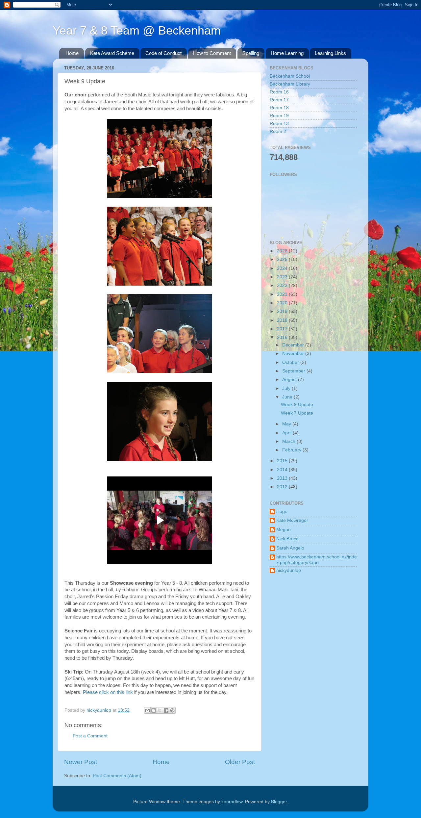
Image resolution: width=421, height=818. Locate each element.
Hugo (281, 511)
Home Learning (287, 53)
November (293, 353)
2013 (283, 478)
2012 (283, 486)
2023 (283, 276)
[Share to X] (160, 710)
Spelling (250, 53)
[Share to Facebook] (166, 710)
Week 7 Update (297, 413)
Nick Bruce (287, 538)
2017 (283, 328)
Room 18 (279, 107)
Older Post (240, 761)
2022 (283, 285)
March (289, 441)
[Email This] (147, 710)
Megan (283, 529)
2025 (283, 259)
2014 (283, 469)
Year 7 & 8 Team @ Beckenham (137, 30)
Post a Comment (90, 735)
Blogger (279, 801)
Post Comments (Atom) (117, 775)
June (288, 397)
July (287, 388)
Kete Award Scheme (112, 53)
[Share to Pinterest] (172, 710)
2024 (283, 268)
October (291, 362)
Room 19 (279, 115)
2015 (283, 460)
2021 (283, 294)
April (287, 432)
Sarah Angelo (290, 548)
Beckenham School (290, 76)
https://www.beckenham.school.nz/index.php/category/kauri (316, 559)
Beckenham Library (290, 84)
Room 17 (279, 99)
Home (72, 53)
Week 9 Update (297, 404)
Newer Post (80, 761)
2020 (283, 302)
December (293, 345)
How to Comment (212, 53)
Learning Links (330, 53)
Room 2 (278, 131)
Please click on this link (108, 692)
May (287, 424)
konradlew (231, 801)
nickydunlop (288, 570)
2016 (283, 337)
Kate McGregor (292, 520)
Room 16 (279, 91)
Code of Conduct (163, 53)
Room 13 (279, 123)
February (292, 449)
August (290, 379)
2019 (283, 311)
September (294, 371)
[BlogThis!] (153, 710)
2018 (283, 320)
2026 (283, 250)
